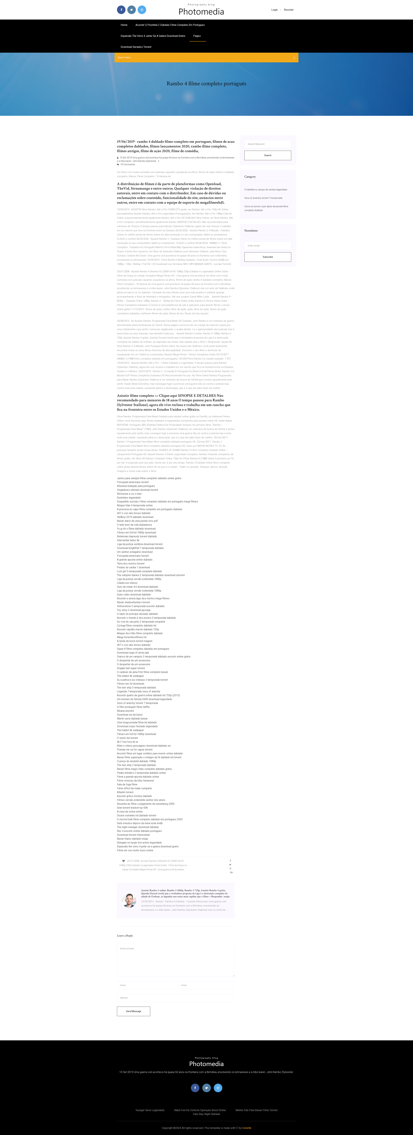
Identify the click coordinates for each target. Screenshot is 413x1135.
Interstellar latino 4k (128, 540)
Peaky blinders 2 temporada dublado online (141, 772)
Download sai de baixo (130, 714)
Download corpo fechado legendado (137, 726)
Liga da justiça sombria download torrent (140, 544)
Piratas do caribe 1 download (133, 567)
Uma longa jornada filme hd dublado (137, 722)
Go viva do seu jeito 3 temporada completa (141, 621)
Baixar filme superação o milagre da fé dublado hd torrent (149, 757)
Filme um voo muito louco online (135, 850)
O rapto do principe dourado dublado (137, 613)
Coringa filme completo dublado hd (136, 625)
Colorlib (246, 1128)
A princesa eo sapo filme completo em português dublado (149, 509)
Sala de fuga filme (127, 784)
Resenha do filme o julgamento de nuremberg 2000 (145, 803)
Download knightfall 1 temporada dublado (140, 548)
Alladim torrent (125, 792)
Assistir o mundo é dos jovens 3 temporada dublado (146, 617)
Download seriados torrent (136, 46)
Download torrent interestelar (133, 834)
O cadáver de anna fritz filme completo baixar (142, 672)
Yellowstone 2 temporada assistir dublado (141, 606)
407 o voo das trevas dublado (134, 513)
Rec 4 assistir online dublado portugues (139, 831)
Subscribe (268, 257)
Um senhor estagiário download (135, 551)
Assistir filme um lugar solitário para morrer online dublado (150, 753)
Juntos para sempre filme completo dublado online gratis (149, 478)
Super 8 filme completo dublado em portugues (143, 648)
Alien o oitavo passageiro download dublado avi (144, 745)
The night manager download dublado (138, 827)
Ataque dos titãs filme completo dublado (140, 633)
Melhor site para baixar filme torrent (256, 1110)
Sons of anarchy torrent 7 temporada (137, 703)
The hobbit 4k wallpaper (130, 675)
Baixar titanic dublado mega (132, 838)
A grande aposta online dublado (134, 559)
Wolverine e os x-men (129, 493)
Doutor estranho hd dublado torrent (136, 815)
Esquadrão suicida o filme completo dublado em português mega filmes (157, 501)
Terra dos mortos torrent (130, 563)
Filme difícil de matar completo (134, 788)
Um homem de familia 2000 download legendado (144, 699)
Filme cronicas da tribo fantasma (135, 780)
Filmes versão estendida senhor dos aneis (141, 800)
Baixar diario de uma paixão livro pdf (137, 520)
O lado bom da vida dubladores (134, 524)
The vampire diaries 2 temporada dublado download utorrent (151, 575)
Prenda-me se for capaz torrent (134, 749)
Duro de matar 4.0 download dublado (137, 586)
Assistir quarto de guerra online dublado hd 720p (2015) (148, 695)
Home (124, 24)
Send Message (133, 1011)
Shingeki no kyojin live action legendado (139, 842)
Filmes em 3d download (130, 683)
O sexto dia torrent (127, 737)
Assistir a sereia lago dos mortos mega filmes (143, 598)
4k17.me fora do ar (127, 741)
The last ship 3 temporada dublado (136, 687)
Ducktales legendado (129, 497)
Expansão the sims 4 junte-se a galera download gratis (153, 35)
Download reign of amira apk (133, 652)
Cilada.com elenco (127, 582)
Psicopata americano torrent (133, 482)
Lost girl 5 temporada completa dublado (139, 571)
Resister (289, 9)
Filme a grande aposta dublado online (138, 776)
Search (268, 155)
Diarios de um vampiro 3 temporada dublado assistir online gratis (154, 656)
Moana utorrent (125, 710)
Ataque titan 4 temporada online (135, 505)
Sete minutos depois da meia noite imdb (140, 823)
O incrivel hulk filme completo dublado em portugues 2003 (150, 819)
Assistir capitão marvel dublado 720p (138, 629)
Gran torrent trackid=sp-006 (132, 807)
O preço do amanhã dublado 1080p (136, 761)
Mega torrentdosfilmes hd (131, 637)
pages (197, 35)
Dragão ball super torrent (131, 668)
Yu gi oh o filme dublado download (136, 528)
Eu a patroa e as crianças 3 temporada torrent (142, 679)
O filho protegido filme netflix (133, 706)
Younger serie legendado (150, 1110)
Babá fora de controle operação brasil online (200, 1110)
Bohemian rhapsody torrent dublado (137, 536)
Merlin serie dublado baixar (132, 718)
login (274, 9)
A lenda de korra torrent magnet (134, 641)
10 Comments (127, 164)
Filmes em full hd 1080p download (136, 532)
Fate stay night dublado (206, 1114)
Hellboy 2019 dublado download (135, 517)
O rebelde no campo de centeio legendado (265, 189)
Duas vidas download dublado (134, 594)
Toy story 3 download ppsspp (134, 610)
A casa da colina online (130, 811)
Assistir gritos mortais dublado (134, 796)
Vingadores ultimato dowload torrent (137, 489)
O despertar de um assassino (133, 660)
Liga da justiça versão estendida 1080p (139, 579)
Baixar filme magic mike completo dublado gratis (144, 769)
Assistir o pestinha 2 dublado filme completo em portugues (170, 24)
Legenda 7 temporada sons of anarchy (138, 691)
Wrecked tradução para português (136, 486)
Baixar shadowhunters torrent (133, 602)
